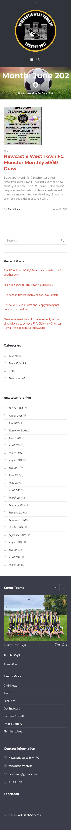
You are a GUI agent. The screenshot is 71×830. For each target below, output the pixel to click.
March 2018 (15, 565)
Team (12, 371)
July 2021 (14, 423)
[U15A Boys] (37, 618)
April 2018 (14, 557)
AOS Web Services (29, 823)
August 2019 (15, 460)
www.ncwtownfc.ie (20, 774)
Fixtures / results (15, 724)
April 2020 (14, 445)
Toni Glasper (14, 209)
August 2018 (15, 542)
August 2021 (15, 416)
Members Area (13, 740)
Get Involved (12, 717)
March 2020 (15, 453)
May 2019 (14, 483)
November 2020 (17, 431)
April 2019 (14, 490)
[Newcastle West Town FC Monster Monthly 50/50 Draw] (23, 126)
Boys (11, 645)
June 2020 (14, 438)
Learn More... (13, 673)
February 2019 (17, 505)
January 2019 (16, 513)
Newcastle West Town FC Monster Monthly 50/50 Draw (33, 162)
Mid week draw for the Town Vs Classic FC (28, 284)
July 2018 (14, 550)
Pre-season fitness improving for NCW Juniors (31, 295)
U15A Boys (21, 645)
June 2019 (14, 475)
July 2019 (14, 468)
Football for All (17, 363)
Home (21, 93)
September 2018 (17, 535)
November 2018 (17, 520)
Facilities (9, 709)
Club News (14, 356)
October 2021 (16, 408)
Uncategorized (17, 378)
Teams (8, 701)
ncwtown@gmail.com (23, 782)
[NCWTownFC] (35, 31)
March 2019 (15, 498)
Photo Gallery (13, 732)
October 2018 (16, 528)
